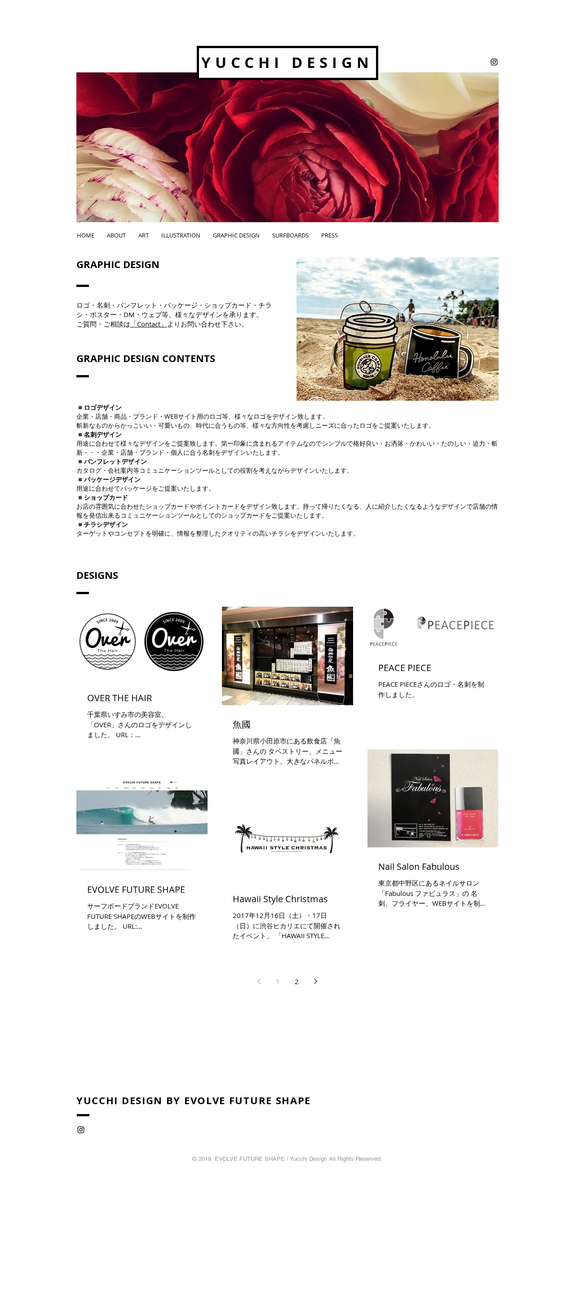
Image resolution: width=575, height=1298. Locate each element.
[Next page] (316, 981)
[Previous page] (259, 981)
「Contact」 (148, 323)
